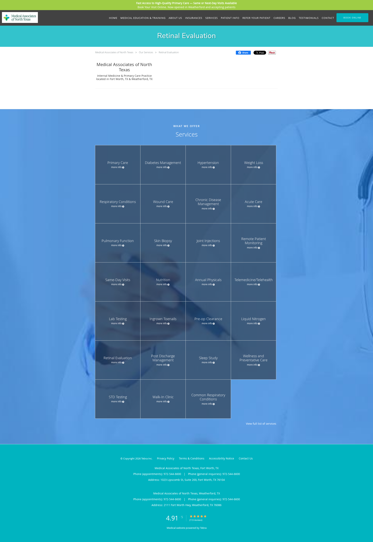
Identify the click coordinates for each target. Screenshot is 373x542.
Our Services (146, 52)
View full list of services (261, 423)
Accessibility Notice (221, 458)
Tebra (203, 528)
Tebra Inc (146, 458)
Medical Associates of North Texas (114, 52)
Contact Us (246, 458)
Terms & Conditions (191, 458)
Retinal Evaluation (169, 52)
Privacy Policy (165, 458)
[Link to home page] (19, 17)
